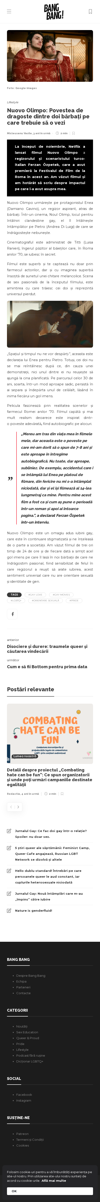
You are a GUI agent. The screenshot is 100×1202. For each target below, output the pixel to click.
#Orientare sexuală (45, 600)
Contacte (23, 993)
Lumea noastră (24, 756)
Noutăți (21, 1026)
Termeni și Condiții (30, 1139)
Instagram (23, 1100)
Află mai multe (54, 1180)
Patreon (22, 1134)
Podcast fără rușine (30, 1055)
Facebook (24, 1094)
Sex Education (27, 1032)
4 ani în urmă (30, 793)
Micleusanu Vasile (19, 133)
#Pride (74, 600)
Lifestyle (12, 102)
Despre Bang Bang (30, 975)
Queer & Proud (27, 1038)
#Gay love (35, 594)
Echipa (21, 981)
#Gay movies (61, 594)
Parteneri (23, 987)
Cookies (22, 1145)
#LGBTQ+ (16, 600)
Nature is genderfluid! (33, 910)
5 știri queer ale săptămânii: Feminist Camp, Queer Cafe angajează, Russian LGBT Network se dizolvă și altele (52, 853)
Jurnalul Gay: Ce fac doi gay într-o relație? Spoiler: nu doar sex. (51, 834)
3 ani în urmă (41, 133)
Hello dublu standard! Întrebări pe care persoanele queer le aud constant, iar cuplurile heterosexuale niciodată (48, 876)
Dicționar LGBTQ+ (29, 1061)
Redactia (13, 793)
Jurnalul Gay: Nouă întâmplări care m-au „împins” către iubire (49, 896)
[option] (50, 751)
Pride (20, 1044)
